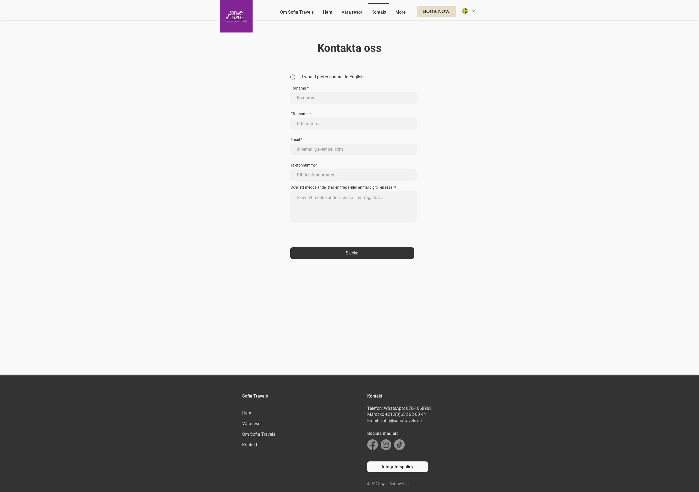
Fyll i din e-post (291, 246)
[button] (444, 188)
